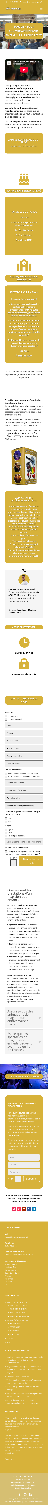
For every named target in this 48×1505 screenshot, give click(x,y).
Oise (6, 1285)
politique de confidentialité (26, 1143)
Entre (10, 833)
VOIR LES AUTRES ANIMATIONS (24, 1076)
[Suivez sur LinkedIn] (34, 1209)
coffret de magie (15, 406)
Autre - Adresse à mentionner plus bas (24, 776)
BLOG (9, 1342)
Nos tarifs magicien (23, 1488)
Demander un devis (31, 861)
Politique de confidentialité (22, 1482)
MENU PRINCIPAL (12, 1296)
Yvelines (8, 1276)
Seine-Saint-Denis (12, 1273)
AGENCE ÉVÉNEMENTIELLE (17, 1320)
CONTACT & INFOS (13, 1227)
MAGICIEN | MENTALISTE (17, 1302)
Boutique (28, 1476)
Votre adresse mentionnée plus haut (23, 773)
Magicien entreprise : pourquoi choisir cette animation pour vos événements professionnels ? (25, 1360)
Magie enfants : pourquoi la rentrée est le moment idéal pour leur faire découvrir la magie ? (24, 1370)
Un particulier (13, 716)
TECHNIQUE (15, 1331)
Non (9, 821)
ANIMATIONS (15, 1323)
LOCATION (14, 1334)
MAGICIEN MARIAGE (18, 1313)
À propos (17, 1476)
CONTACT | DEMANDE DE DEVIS (24, 700)
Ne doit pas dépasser (16, 836)
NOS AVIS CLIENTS (12, 1411)
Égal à (10, 829)
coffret (10, 430)
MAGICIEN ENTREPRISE (19, 1316)
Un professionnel (15, 719)
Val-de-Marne (10, 1270)
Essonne (8, 1282)
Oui (9, 818)
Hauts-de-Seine (11, 1267)
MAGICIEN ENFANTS (18, 1309)
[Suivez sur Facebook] (29, 1209)
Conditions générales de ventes (22, 1485)
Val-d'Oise (9, 1279)
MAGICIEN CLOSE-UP (18, 1305)
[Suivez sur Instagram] (14, 1209)
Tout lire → (9, 1459)
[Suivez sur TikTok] (19, 1209)
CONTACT (11, 1338)
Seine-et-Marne (11, 1264)
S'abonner (31, 1178)
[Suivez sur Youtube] (24, 1209)
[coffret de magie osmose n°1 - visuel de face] (24, 486)
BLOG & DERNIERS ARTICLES (17, 1350)
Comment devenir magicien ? (19, 1376)
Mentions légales (23, 1479)
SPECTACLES (15, 1327)
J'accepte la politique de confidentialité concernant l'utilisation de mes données (22, 853)
